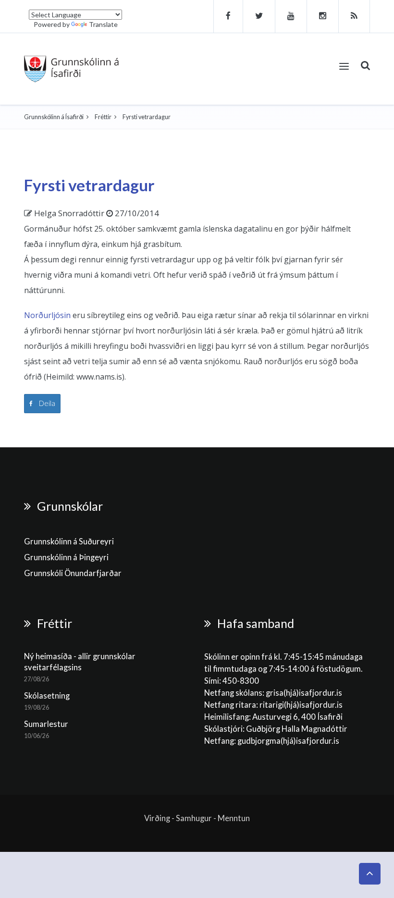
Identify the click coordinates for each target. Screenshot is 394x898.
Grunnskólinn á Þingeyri (66, 557)
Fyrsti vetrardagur (89, 185)
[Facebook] (228, 16)
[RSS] (354, 16)
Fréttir (103, 117)
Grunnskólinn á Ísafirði (54, 117)
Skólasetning (47, 696)
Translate (103, 24)
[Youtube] (291, 16)
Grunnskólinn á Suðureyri (69, 541)
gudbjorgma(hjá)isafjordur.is (289, 741)
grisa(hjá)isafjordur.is (304, 693)
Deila (46, 403)
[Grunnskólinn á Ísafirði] (71, 69)
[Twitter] (259, 16)
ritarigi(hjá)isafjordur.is (301, 705)
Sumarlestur (46, 724)
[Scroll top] (370, 874)
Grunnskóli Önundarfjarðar (73, 573)
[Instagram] (323, 16)
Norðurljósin (47, 315)
